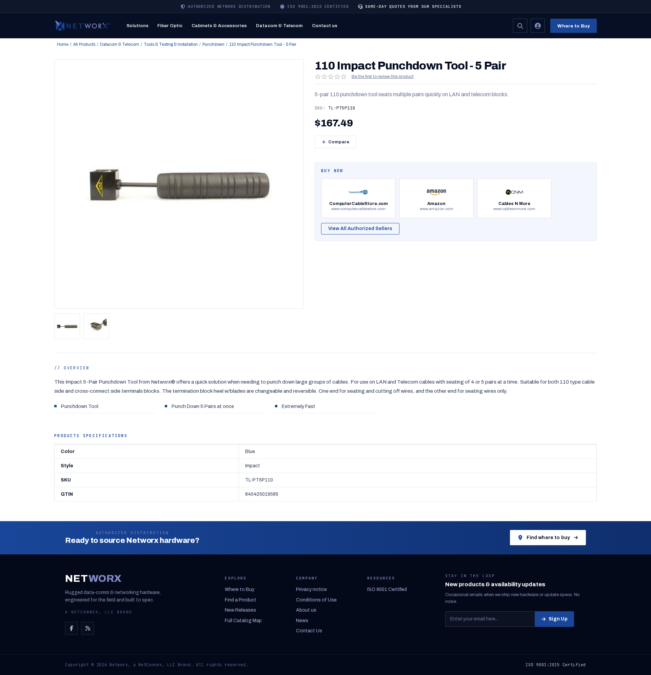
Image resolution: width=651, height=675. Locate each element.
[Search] (520, 26)
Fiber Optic (169, 25)
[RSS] (87, 628)
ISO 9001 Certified (387, 589)
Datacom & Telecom (279, 25)
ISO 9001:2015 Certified (556, 665)
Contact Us (309, 630)
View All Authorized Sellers (360, 228)
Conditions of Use (316, 599)
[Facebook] (71, 628)
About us (306, 610)
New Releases (240, 610)
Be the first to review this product (383, 76)
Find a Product (240, 599)
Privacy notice (311, 589)
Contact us (324, 25)
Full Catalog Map (243, 620)
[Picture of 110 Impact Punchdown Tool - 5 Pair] (67, 326)
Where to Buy (573, 25)
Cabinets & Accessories (219, 25)
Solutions (137, 25)
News (302, 620)
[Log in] (538, 26)
